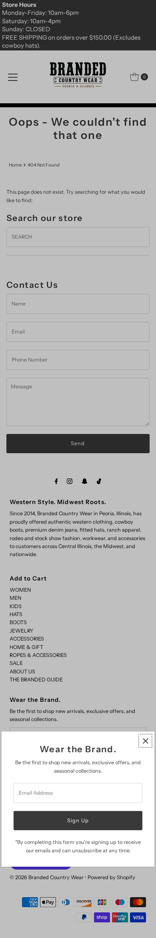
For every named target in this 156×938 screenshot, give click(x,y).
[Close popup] (145, 741)
